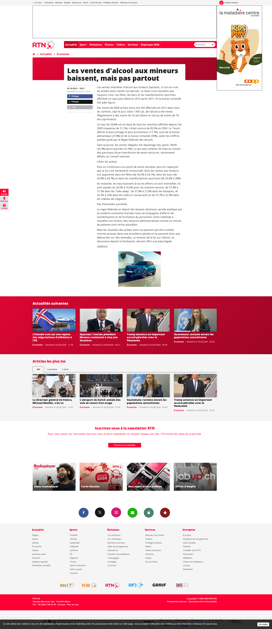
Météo (148, 546)
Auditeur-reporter (231, 3)
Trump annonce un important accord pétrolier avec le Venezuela (146, 337)
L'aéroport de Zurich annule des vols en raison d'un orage (100, 401)
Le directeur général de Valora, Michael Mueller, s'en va (52, 401)
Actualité (71, 44)
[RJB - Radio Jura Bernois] (89, 585)
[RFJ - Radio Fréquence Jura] (136, 585)
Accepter (263, 624)
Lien (74, 107)
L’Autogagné (113, 558)
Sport (83, 44)
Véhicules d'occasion (128, 3)
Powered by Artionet (177, 601)
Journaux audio (39, 554)
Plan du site (73, 604)
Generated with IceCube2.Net (203, 601)
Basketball (74, 543)
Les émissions (114, 535)
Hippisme (74, 558)
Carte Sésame (96, 3)
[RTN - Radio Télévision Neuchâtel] (112, 585)
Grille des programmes (118, 546)
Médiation (187, 558)
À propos (187, 535)
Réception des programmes (195, 539)
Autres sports (76, 569)
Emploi (148, 558)
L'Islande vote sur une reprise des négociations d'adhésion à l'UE (52, 337)
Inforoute (58, 3)
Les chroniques (114, 539)
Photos (109, 44)
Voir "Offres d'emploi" (148, 477)
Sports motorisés (78, 565)
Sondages (112, 562)
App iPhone (149, 513)
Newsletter (188, 569)
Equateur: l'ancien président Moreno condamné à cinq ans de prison (99, 337)
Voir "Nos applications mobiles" (101, 477)
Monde (35, 543)
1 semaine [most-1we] (51, 369)
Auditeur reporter (40, 562)
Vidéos (120, 44)
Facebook (84, 513)
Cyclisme (74, 550)
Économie (63, 54)
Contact (186, 565)
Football (73, 535)
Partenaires (188, 554)
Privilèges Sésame (110, 3)
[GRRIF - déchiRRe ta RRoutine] (159, 585)
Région (35, 535)
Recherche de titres (116, 543)
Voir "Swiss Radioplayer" (195, 477)
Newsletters (132, 513)
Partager (75, 96)
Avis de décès (151, 562)
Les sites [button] (38, 3)
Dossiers (36, 558)
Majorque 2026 (150, 44)
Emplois (67, 3)
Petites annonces (153, 550)
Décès (86, 3)
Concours (112, 565)
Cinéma (148, 539)
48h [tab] (38, 369)
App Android (165, 513)
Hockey (73, 539)
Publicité (187, 546)
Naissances (77, 3)
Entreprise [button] (49, 3)
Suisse (35, 539)
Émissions (95, 44)
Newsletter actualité (41, 565)
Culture (35, 550)
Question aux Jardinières (119, 554)
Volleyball (74, 546)
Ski (71, 554)
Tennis (73, 562)
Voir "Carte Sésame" (54, 477)
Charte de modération (193, 562)
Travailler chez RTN (192, 550)
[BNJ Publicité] (66, 585)
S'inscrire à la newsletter (124, 445)
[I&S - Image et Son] (182, 585)
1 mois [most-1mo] (65, 369)
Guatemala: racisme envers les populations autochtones (194, 336)
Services (133, 44)
